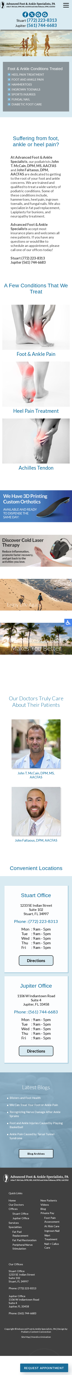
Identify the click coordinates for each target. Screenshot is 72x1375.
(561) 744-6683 (42, 25)
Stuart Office (20, 1213)
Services (14, 1222)
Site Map (25, 1336)
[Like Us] (25, 14)
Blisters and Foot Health (25, 1098)
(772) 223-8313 (42, 20)
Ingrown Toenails (26, 89)
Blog (43, 1208)
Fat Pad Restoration (24, 1240)
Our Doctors (16, 1204)
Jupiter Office (20, 1218)
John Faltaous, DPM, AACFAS (36, 840)
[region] (36, 43)
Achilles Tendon (36, 468)
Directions (36, 960)
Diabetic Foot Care (27, 104)
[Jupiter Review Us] (45, 14)
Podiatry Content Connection (36, 1331)
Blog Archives (36, 1153)
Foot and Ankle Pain (28, 79)
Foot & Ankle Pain (36, 354)
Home (12, 1200)
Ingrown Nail (52, 1230)
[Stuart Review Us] (38, 14)
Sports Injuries (24, 94)
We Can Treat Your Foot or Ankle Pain (34, 1105)
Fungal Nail (21, 99)
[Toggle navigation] (66, 5)
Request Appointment (44, 1368)
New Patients (49, 1200)
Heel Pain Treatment (28, 74)
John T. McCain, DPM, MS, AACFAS (36, 775)
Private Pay (47, 1213)
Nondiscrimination (41, 1336)
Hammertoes (22, 84)
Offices (13, 1208)
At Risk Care (51, 1226)
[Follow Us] (32, 14)
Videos (45, 1204)
